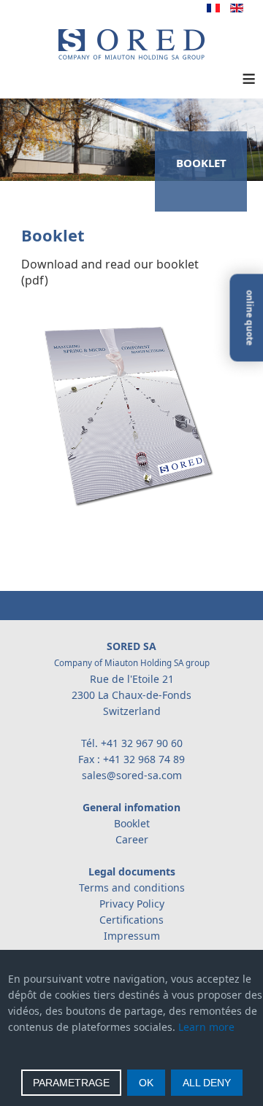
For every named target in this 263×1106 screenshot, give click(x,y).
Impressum (132, 936)
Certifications (131, 920)
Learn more (206, 1027)
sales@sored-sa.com (132, 775)
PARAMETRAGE (71, 1082)
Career (131, 839)
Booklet (132, 823)
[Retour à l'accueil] (131, 56)
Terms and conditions (132, 887)
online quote (250, 318)
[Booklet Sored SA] (120, 506)
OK (146, 1082)
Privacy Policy (131, 903)
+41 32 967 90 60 (142, 743)
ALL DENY (207, 1082)
